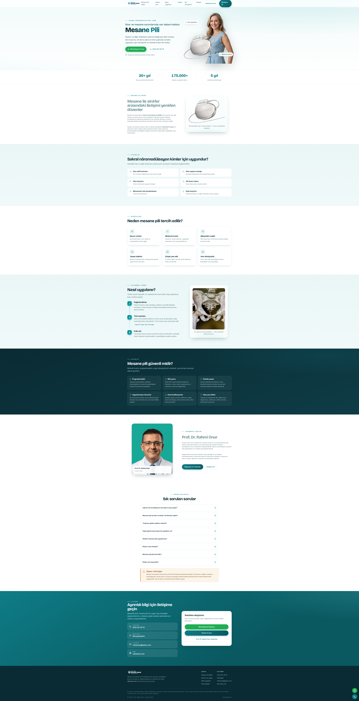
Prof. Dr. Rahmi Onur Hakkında (206, 639)
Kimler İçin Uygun (207, 678)
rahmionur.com (210, 3)
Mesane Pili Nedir (145, 3)
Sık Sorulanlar (188, 3)
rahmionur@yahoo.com (224, 681)
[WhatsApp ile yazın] (354, 690)
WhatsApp (220, 678)
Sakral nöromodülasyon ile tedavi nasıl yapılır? (160, 508)
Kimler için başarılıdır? (151, 562)
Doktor (180, 2)
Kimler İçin (158, 3)
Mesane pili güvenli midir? (152, 554)
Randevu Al (211, 467)
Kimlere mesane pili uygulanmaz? (155, 539)
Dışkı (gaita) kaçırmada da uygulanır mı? (157, 531)
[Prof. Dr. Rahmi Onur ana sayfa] (133, 3)
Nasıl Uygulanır (168, 3)
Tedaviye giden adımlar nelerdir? (155, 523)
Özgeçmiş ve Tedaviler (192, 467)
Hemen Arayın (207, 633)
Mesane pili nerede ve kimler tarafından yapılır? (160, 515)
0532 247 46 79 (158, 49)
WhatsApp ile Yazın (137, 49)
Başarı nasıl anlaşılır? (150, 546)
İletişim (199, 2)
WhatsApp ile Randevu (207, 627)
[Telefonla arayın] (354, 696)
